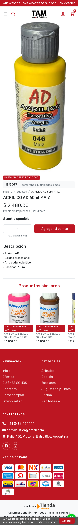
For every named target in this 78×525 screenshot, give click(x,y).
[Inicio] (39, 14)
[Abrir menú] (5, 14)
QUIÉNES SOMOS (14, 383)
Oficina (46, 395)
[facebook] (6, 446)
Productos (20, 191)
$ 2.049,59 (38, 211)
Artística (47, 371)
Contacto (9, 389)
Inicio (6, 191)
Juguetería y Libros (56, 389)
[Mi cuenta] (63, 14)
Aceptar (66, 520)
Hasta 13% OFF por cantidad (21, 177)
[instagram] (15, 446)
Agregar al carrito (54, 229)
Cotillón (47, 377)
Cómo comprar (13, 395)
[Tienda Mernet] (46, 506)
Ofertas (8, 377)
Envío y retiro (12, 401)
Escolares (48, 383)
